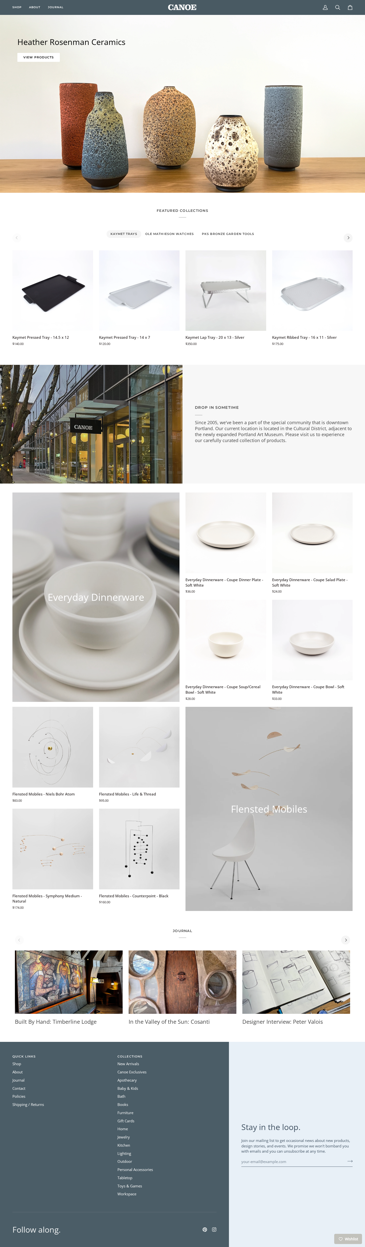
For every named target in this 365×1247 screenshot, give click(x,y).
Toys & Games (129, 1186)
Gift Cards (125, 1121)
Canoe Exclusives (131, 1072)
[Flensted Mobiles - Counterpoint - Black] (139, 849)
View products (38, 57)
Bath (121, 1096)
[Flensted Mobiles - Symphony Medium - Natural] (52, 849)
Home (122, 1129)
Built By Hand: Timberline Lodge (56, 1021)
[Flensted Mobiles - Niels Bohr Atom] (52, 747)
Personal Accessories (135, 1169)
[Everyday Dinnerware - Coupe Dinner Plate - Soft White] (225, 532)
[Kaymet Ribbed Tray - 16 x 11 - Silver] (312, 290)
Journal (18, 1080)
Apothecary (127, 1080)
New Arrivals (128, 1063)
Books (122, 1104)
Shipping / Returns (28, 1104)
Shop (16, 1063)
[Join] (348, 1161)
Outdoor (124, 1161)
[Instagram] (214, 1229)
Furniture (125, 1112)
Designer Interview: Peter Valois (282, 1021)
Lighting (124, 1153)
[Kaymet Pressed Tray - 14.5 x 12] (52, 290)
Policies (18, 1096)
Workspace (126, 1194)
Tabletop (124, 1177)
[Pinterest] (205, 1229)
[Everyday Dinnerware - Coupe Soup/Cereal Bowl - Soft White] (225, 640)
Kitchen (123, 1145)
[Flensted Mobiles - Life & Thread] (139, 747)
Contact (18, 1088)
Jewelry (123, 1137)
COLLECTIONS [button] (130, 1056)
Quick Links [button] (24, 1056)
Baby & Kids (127, 1088)
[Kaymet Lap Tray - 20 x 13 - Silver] (225, 290)
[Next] (348, 237)
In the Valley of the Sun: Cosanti (169, 1021)
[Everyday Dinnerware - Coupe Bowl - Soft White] (312, 640)
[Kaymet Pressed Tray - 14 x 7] (139, 290)
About (17, 1072)
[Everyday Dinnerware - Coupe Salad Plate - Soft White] (312, 532)
